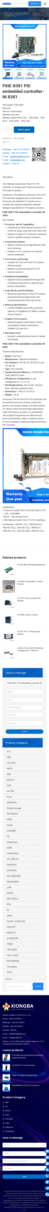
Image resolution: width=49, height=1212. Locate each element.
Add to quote (24, 129)
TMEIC (10, 944)
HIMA (9, 847)
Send (24, 1177)
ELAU (9, 796)
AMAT (10, 768)
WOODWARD (13, 961)
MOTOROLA (12, 898)
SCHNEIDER (12, 938)
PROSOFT (11, 927)
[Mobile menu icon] (44, 3)
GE (8, 836)
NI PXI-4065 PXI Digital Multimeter (31, 565)
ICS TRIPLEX (12, 859)
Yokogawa (12, 966)
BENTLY (11, 779)
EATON (10, 791)
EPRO (9, 819)
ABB (9, 757)
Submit (24, 732)
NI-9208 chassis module (28, 615)
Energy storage (14, 808)
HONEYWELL (13, 853)
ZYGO (9, 972)
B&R (9, 774)
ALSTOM (11, 762)
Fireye (10, 825)
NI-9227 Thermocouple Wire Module (29, 599)
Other (9, 915)
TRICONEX (12, 949)
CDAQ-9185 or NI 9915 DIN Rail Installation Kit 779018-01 (30, 649)
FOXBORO (11, 830)
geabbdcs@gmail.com (20, 156)
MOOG (10, 893)
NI (10, 138)
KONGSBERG (13, 881)
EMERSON (12, 802)
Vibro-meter (12, 955)
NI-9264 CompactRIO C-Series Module (30, 582)
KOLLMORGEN (14, 876)
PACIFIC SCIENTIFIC (16, 921)
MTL (9, 904)
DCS (8, 142)
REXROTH (11, 932)
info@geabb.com (17, 160)
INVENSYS (12, 864)
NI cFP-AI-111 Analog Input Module (29, 632)
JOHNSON (11, 870)
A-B (8, 751)
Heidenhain (12, 842)
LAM (9, 887)
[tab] (24, 176)
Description (8, 177)
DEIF (9, 785)
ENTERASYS (12, 813)
